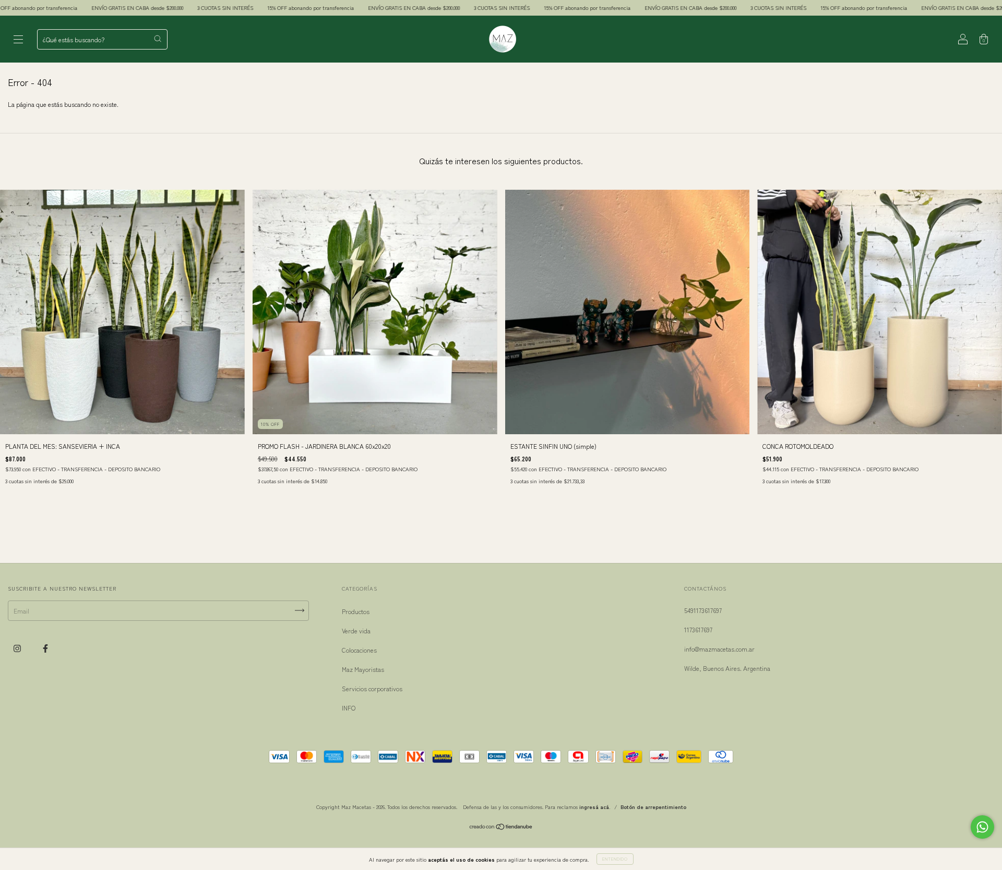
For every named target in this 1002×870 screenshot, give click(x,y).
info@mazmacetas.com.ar (719, 648)
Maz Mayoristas (363, 669)
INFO (348, 707)
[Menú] (18, 39)
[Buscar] (157, 38)
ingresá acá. (595, 807)
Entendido (615, 859)
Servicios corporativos (372, 688)
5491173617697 (703, 610)
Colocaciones (359, 649)
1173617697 (698, 629)
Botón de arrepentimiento (653, 807)
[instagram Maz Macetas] (18, 648)
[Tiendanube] (501, 827)
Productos (355, 611)
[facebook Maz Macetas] (45, 648)
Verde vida (356, 630)
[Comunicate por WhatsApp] (982, 827)
